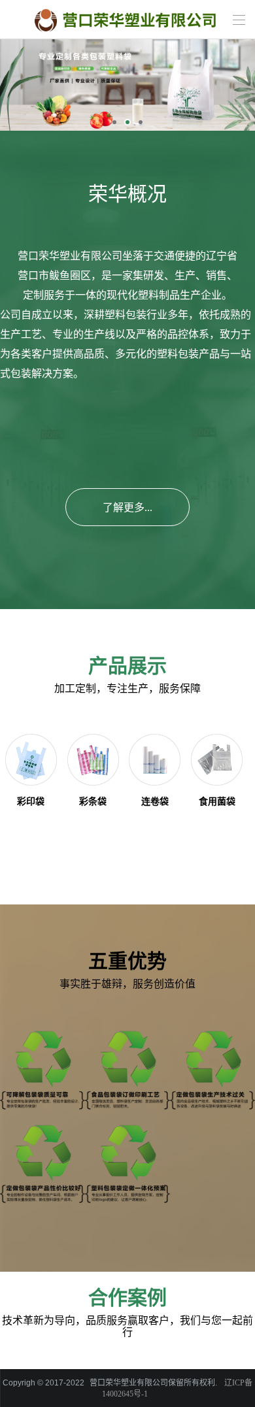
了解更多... (127, 507)
